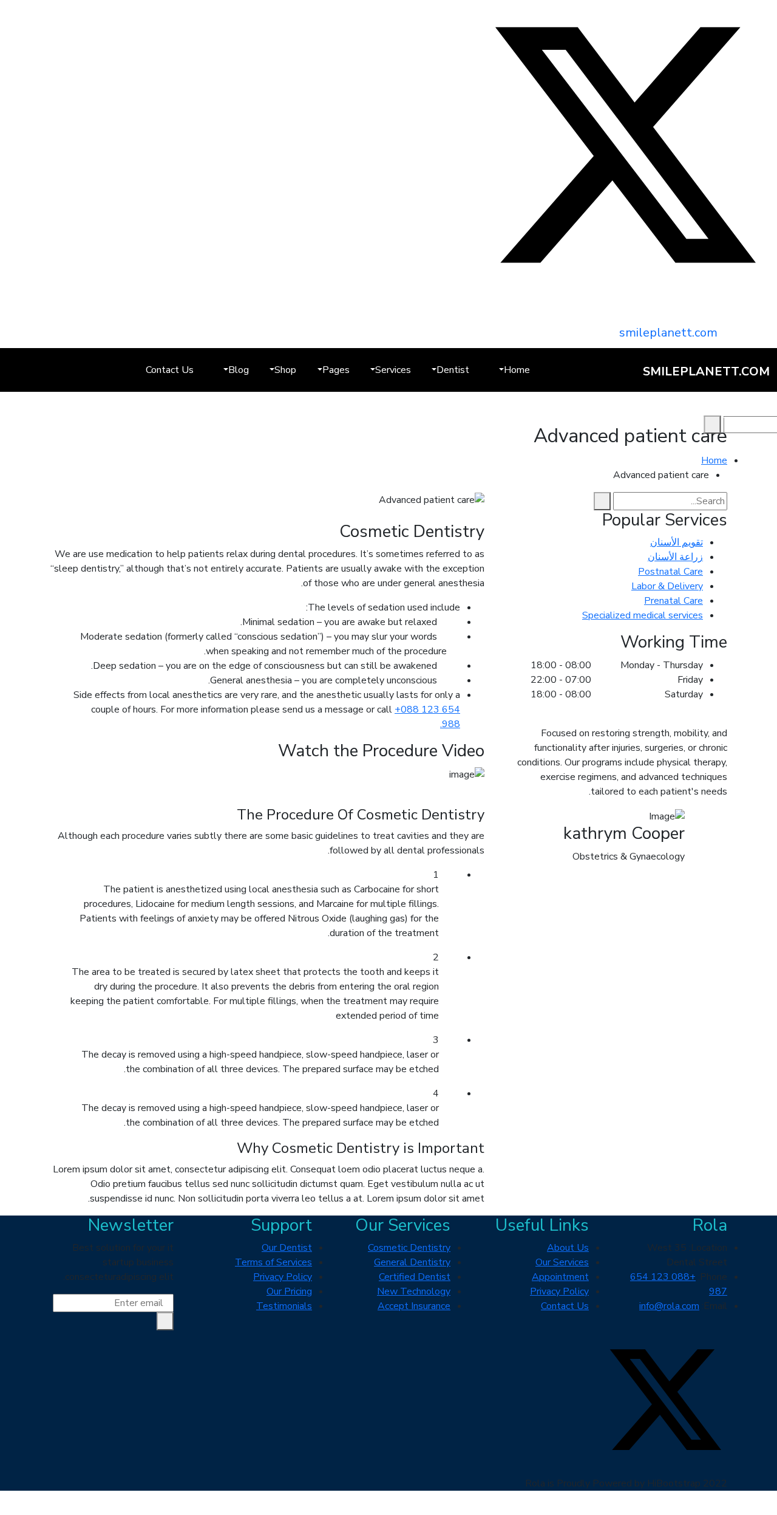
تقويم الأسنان (676, 542)
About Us (568, 1247)
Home (517, 370)
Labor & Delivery (667, 586)
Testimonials (284, 1306)
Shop (285, 370)
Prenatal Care (673, 600)
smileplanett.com (668, 332)
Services (393, 370)
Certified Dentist (414, 1277)
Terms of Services (273, 1262)
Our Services (562, 1262)
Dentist (452, 370)
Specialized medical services (642, 615)
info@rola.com (669, 1306)
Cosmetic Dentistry (409, 1247)
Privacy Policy (559, 1291)
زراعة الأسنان (675, 557)
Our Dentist (287, 1247)
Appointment (560, 1277)
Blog (238, 370)
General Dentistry (412, 1262)
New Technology (413, 1291)
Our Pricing (289, 1291)
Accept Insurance (414, 1306)
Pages (336, 370)
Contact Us (170, 370)
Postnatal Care (670, 571)
